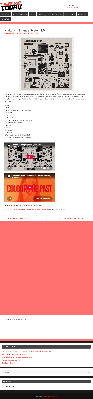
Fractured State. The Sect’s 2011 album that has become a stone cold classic (26, 351)
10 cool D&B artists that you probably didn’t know (18, 357)
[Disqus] (46, 244)
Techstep (43, 209)
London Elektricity (35, 209)
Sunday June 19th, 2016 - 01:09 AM (17, 34)
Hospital (15, 209)
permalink (61, 209)
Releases (34, 34)
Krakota (20, 209)
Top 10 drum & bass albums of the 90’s (14, 354)
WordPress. (54, 396)
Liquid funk (26, 209)
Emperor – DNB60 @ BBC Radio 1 (16, 218)
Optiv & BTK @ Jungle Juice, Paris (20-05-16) (73, 218)
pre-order (13, 205)
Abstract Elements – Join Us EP (12, 360)
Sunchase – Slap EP (8, 363)
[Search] (89, 372)
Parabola (46, 396)
